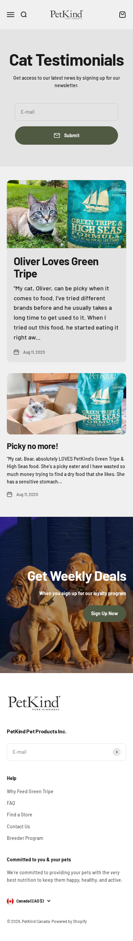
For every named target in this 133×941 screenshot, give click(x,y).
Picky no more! (32, 446)
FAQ (11, 803)
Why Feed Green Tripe (30, 791)
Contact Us (18, 826)
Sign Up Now (104, 613)
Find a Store (19, 814)
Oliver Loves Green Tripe (56, 266)
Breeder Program (25, 838)
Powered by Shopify (69, 921)
